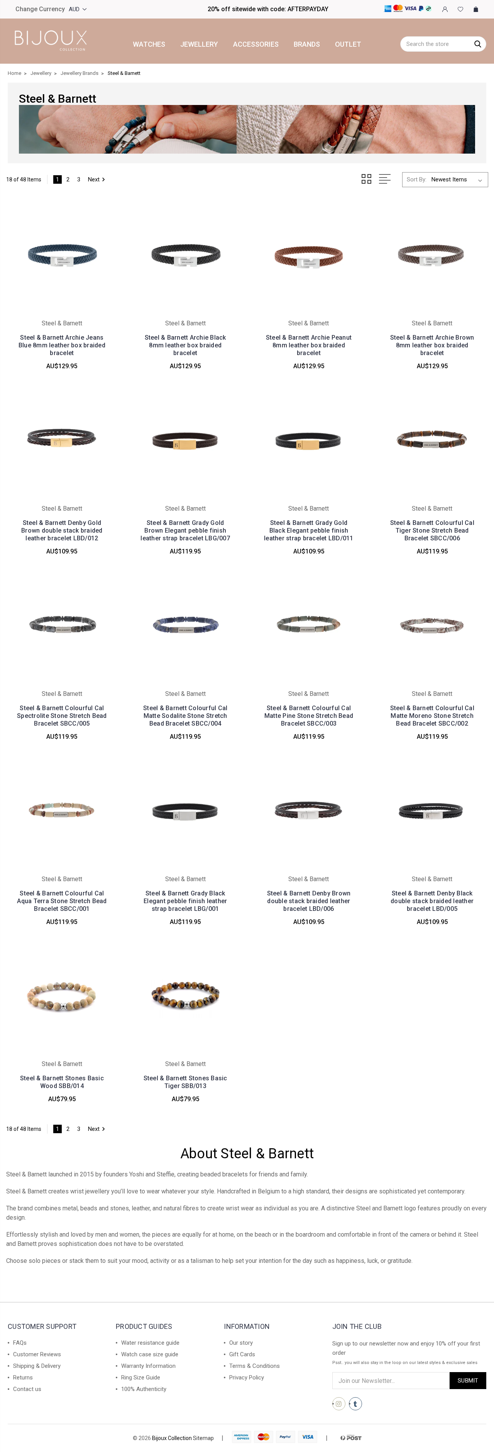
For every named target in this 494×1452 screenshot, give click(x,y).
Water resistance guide (150, 1342)
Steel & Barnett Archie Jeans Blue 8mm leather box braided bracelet (62, 345)
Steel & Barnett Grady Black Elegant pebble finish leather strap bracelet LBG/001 (185, 901)
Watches (149, 44)
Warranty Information (148, 1365)
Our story (241, 1342)
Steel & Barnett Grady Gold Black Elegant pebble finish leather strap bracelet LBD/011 (309, 530)
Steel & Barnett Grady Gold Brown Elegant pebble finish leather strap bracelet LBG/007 (185, 530)
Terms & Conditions (254, 1365)
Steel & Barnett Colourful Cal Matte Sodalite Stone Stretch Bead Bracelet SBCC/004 (185, 715)
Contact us (27, 1389)
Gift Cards (242, 1354)
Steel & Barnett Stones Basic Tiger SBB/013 (185, 1082)
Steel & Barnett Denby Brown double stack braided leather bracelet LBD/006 (309, 901)
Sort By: (416, 179)
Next (94, 179)
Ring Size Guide (140, 1377)
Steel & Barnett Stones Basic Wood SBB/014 (62, 1082)
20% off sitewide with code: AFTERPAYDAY (268, 9)
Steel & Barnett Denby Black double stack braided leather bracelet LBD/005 (432, 901)
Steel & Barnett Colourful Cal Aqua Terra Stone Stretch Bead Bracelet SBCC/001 (62, 901)
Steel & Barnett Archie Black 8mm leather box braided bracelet (185, 345)
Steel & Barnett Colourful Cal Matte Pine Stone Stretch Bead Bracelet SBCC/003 (308, 715)
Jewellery (199, 44)
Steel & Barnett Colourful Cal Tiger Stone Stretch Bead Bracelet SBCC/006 (432, 530)
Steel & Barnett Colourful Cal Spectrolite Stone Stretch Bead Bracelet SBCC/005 (62, 715)
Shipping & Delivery (37, 1365)
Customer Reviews (37, 1354)
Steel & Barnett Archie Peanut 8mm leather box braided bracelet (309, 345)
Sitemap (203, 1438)
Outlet (348, 44)
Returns (23, 1377)
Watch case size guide (149, 1354)
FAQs (20, 1342)
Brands (307, 44)
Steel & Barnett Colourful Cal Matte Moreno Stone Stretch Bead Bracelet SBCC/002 (432, 715)
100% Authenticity (143, 1389)
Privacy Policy (246, 1377)
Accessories (256, 44)
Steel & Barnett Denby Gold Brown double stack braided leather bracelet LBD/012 (62, 530)
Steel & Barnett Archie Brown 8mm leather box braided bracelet (432, 345)
